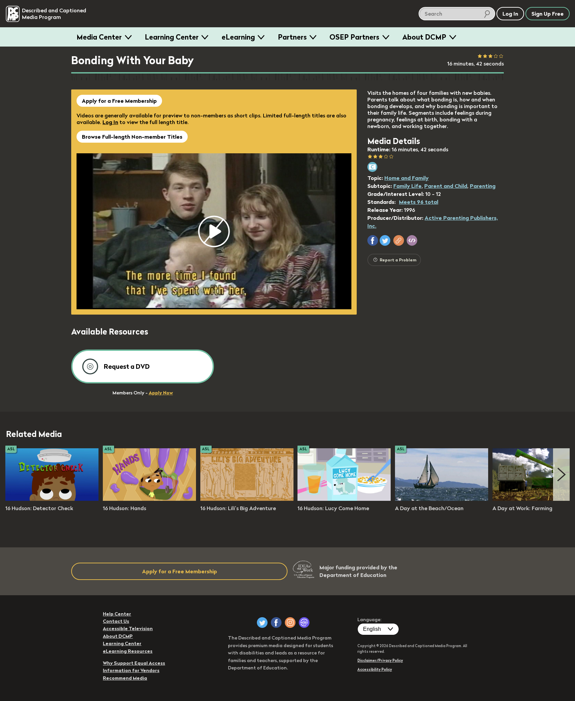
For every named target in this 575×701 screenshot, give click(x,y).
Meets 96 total (418, 202)
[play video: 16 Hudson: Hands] (149, 498)
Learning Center (172, 37)
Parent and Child (445, 186)
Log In (110, 122)
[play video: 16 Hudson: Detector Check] (51, 498)
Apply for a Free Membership (119, 100)
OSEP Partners (354, 37)
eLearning (238, 37)
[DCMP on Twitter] (262, 622)
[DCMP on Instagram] (290, 622)
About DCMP (424, 37)
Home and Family (406, 178)
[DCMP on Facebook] (276, 622)
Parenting (482, 186)
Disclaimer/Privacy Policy (380, 660)
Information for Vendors (131, 670)
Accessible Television (128, 628)
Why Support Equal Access (134, 663)
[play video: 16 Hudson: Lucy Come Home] (344, 498)
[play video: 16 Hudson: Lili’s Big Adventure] (246, 498)
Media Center (99, 37)
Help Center (117, 614)
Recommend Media (125, 678)
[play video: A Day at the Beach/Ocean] (441, 498)
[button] (372, 240)
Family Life (407, 186)
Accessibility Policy (374, 669)
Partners (292, 37)
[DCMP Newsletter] (304, 622)
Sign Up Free (547, 13)
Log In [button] (510, 13)
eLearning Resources (127, 651)
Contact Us (116, 621)
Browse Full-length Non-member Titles (132, 136)
